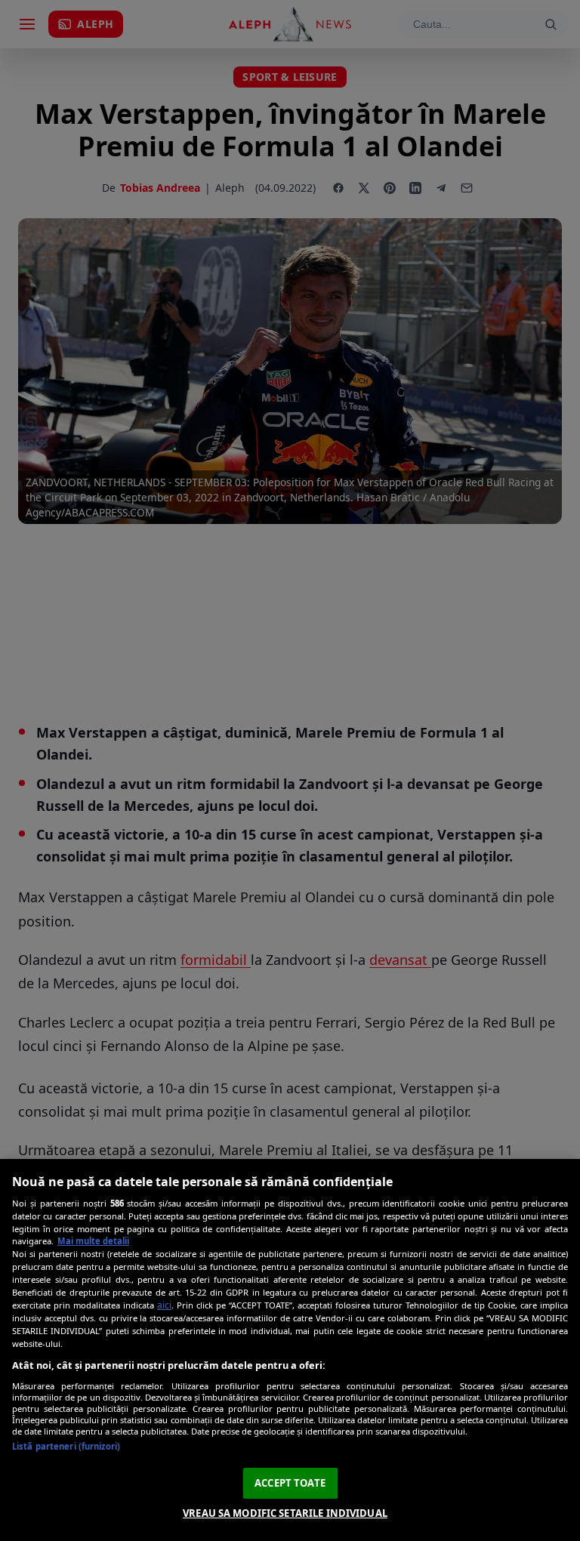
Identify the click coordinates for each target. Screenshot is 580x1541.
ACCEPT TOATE (290, 1483)
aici (164, 1305)
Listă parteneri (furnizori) (66, 1446)
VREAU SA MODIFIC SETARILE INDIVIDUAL (285, 1513)
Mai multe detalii (93, 1241)
